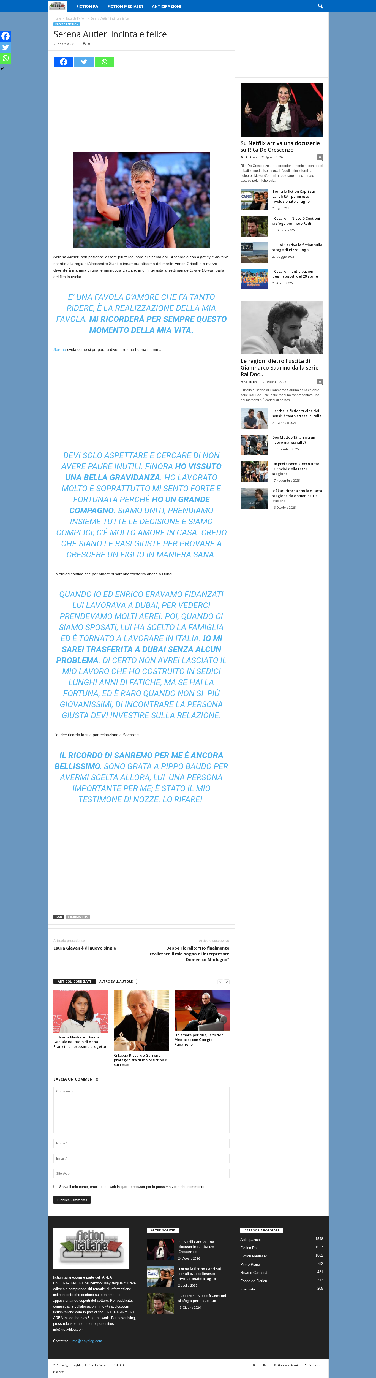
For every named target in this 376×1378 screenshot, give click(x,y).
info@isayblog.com (87, 1341)
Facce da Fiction (76, 18)
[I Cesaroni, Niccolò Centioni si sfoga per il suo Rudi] (254, 226)
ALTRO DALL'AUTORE (116, 981)
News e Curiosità (253, 1273)
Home (57, 18)
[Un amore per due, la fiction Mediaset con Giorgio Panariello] (202, 1010)
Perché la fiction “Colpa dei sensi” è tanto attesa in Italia (296, 413)
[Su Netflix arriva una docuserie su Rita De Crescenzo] (282, 110)
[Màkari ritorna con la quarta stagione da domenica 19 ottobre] (254, 498)
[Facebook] (63, 62)
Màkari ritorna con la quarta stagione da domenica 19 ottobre (297, 495)
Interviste (247, 1289)
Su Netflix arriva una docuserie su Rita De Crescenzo (280, 146)
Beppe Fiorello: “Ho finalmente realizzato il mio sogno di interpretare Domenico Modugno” (189, 953)
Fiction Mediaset (126, 6)
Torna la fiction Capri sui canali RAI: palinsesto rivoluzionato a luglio (293, 196)
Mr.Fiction (249, 157)
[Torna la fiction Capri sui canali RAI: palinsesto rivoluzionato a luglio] (254, 199)
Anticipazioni (166, 6)
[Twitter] (84, 62)
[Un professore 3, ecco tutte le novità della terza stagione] (254, 471)
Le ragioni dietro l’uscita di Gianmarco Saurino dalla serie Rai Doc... (279, 367)
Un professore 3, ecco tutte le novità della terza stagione (295, 468)
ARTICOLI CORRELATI (74, 981)
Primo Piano (250, 1264)
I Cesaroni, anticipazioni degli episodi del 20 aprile (295, 274)
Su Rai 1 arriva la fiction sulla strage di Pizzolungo (297, 247)
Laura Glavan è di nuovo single (84, 948)
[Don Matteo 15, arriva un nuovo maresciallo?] (254, 445)
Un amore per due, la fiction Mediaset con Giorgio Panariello (199, 1039)
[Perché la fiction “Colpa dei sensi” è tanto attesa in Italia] (254, 418)
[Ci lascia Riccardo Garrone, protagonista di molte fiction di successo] (141, 1020)
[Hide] (2, 69)
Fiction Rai (88, 6)
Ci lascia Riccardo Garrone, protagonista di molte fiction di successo (141, 1060)
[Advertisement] (141, 108)
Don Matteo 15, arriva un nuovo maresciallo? (293, 440)
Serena (60, 349)
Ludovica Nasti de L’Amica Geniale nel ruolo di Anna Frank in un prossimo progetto (79, 1042)
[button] (320, 6)
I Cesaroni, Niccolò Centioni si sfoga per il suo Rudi (296, 221)
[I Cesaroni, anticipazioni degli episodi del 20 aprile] (254, 279)
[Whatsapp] (104, 62)
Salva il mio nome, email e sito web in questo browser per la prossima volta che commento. (132, 1187)
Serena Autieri (78, 916)
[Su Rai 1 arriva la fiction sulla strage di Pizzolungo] (254, 252)
